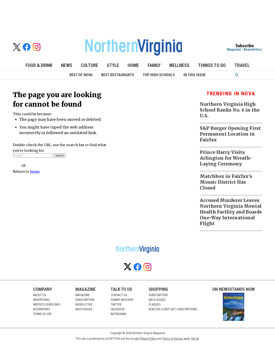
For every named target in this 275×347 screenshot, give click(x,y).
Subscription (84, 300)
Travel (242, 65)
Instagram (118, 314)
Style (113, 65)
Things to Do (212, 65)
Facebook (118, 309)
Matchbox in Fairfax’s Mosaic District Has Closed (226, 182)
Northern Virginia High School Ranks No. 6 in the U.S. (230, 110)
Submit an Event (122, 300)
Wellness (179, 65)
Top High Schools (159, 75)
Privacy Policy (148, 338)
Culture (89, 65)
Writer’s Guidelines (46, 304)
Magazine (234, 49)
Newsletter (83, 304)
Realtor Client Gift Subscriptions (173, 309)
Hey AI (195, 338)
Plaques (155, 304)
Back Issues (83, 309)
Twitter (116, 304)
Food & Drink (39, 65)
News (66, 65)
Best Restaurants (117, 75)
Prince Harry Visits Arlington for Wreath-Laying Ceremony (226, 158)
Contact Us (119, 295)
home (35, 171)
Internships (41, 309)
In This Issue (194, 75)
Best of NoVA (81, 75)
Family (154, 65)
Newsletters (253, 49)
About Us (39, 295)
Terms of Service (172, 338)
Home (133, 65)
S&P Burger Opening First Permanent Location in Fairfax (230, 134)
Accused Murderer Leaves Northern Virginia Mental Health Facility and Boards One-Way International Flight (231, 211)
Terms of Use (42, 314)
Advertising (41, 300)
